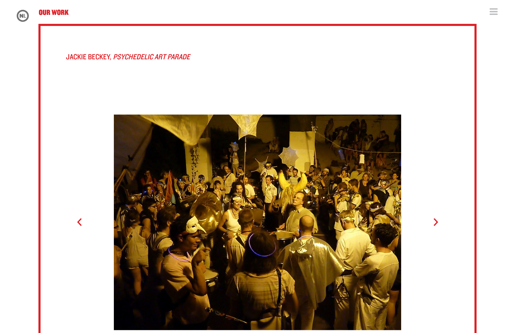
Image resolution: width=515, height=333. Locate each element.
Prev (82, 222)
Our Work (54, 12)
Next (433, 222)
